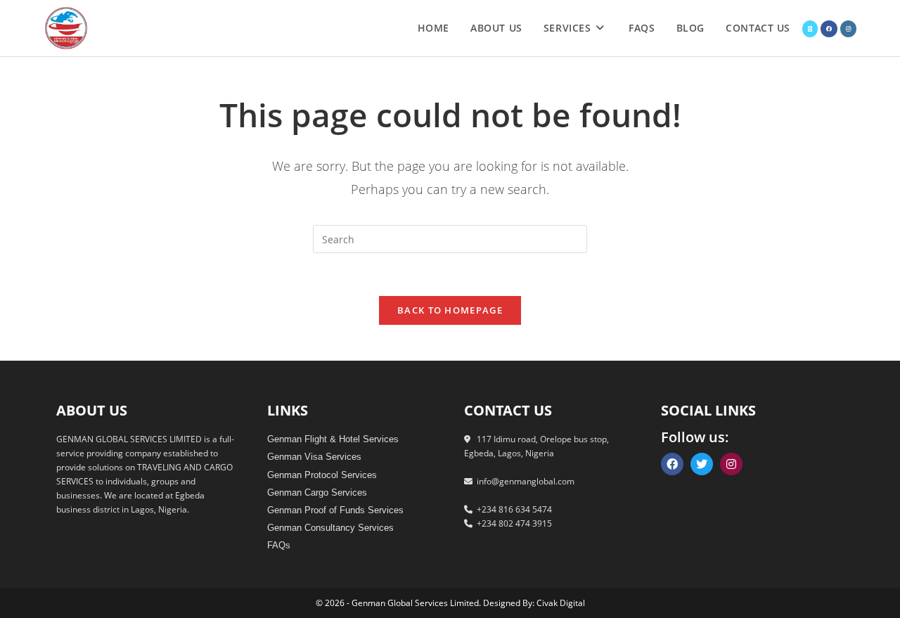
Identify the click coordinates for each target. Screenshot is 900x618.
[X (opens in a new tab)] (810, 28)
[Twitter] (701, 464)
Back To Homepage (450, 310)
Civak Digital (560, 603)
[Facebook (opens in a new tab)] (829, 28)
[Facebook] (672, 464)
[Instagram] (731, 464)
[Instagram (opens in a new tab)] (848, 28)
